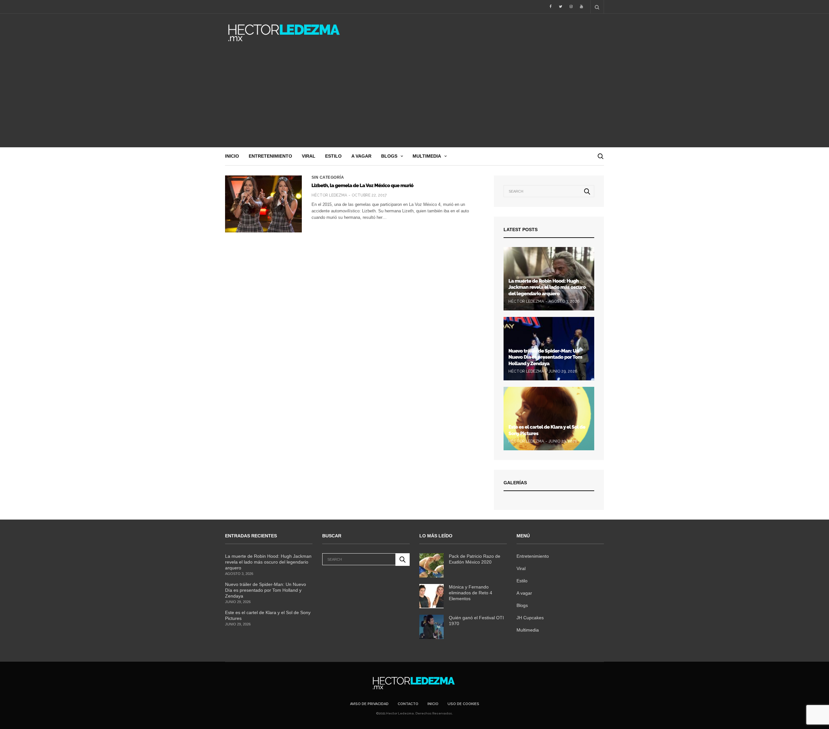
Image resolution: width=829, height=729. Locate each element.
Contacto (408, 704)
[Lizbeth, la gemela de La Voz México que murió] (263, 203)
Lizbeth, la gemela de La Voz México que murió (363, 185)
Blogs (389, 156)
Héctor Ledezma (329, 195)
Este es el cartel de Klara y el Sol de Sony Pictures (268, 615)
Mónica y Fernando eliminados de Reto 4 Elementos (470, 592)
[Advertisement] (414, 98)
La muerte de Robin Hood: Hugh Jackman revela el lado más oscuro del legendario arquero (547, 287)
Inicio (232, 156)
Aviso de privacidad (369, 704)
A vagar (361, 156)
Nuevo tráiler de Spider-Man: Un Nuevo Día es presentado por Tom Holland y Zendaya (545, 357)
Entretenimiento (270, 156)
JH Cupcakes (530, 617)
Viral (308, 156)
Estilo (333, 156)
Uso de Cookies (463, 704)
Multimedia (427, 156)
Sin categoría (328, 177)
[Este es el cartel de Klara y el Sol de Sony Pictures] (549, 418)
